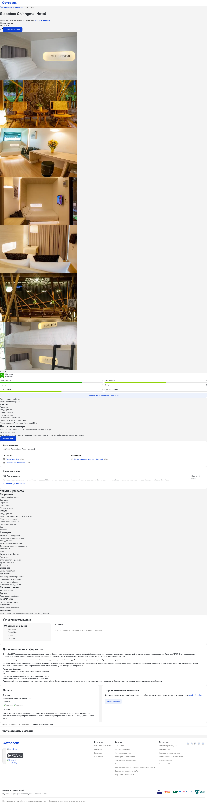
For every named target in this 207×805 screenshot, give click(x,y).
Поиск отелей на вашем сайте (171, 756)
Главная (4, 724)
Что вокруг (7, 455)
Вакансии (98, 753)
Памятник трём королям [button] (15, 462)
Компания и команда (102, 746)
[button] (103, 56)
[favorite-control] (1, 29)
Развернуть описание (15, 483)
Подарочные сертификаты (125, 775)
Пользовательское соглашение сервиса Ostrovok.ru (135, 767)
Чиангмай (25, 724)
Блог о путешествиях (123, 753)
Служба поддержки (122, 749)
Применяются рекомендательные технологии (66, 801)
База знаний (119, 746)
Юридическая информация (125, 760)
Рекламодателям (165, 760)
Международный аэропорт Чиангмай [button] (88, 459)
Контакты (98, 749)
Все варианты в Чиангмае (11, 7)
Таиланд (14, 724)
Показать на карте (42, 20)
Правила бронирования (124, 764)
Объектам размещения (168, 746)
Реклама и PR (164, 764)
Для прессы (99, 756)
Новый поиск (28, 7)
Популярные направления (125, 756)
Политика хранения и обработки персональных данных (24, 801)
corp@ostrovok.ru (195, 695)
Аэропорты (76, 455)
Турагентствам (164, 749)
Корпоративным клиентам (169, 753)
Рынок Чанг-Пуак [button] (12, 459)
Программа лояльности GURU (126, 771)
